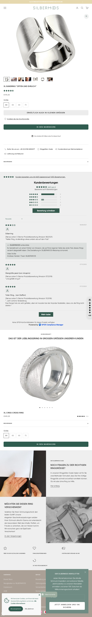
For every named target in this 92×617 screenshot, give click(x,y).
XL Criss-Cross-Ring (14, 413)
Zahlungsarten (41, 583)
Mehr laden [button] (46, 314)
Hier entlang (55, 486)
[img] (10, 225)
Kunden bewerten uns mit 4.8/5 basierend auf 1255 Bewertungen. (40, 177)
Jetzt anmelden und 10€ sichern (67, 606)
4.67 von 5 (52, 187)
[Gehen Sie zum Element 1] (7, 79)
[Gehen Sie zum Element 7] (50, 79)
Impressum (8, 587)
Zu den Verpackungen (12, 536)
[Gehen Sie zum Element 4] (28, 79)
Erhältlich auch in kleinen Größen (46, 113)
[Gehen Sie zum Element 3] (21, 79)
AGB (5, 591)
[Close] (39, 595)
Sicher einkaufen (42, 591)
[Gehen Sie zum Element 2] (14, 79)
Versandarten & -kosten (45, 587)
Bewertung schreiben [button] (46, 210)
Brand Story (8, 579)
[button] (9, 91)
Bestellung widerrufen (44, 579)
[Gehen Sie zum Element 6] (42, 79)
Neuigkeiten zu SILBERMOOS (15, 583)
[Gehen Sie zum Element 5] (35, 79)
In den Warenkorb (46, 127)
